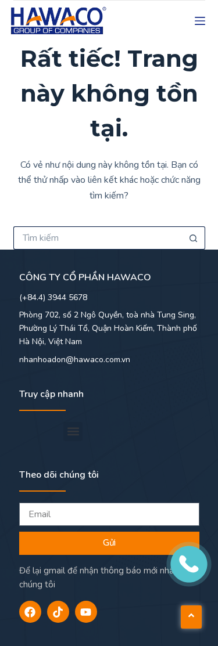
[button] (73, 431)
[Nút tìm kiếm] (193, 238)
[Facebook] (30, 612)
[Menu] (200, 21)
